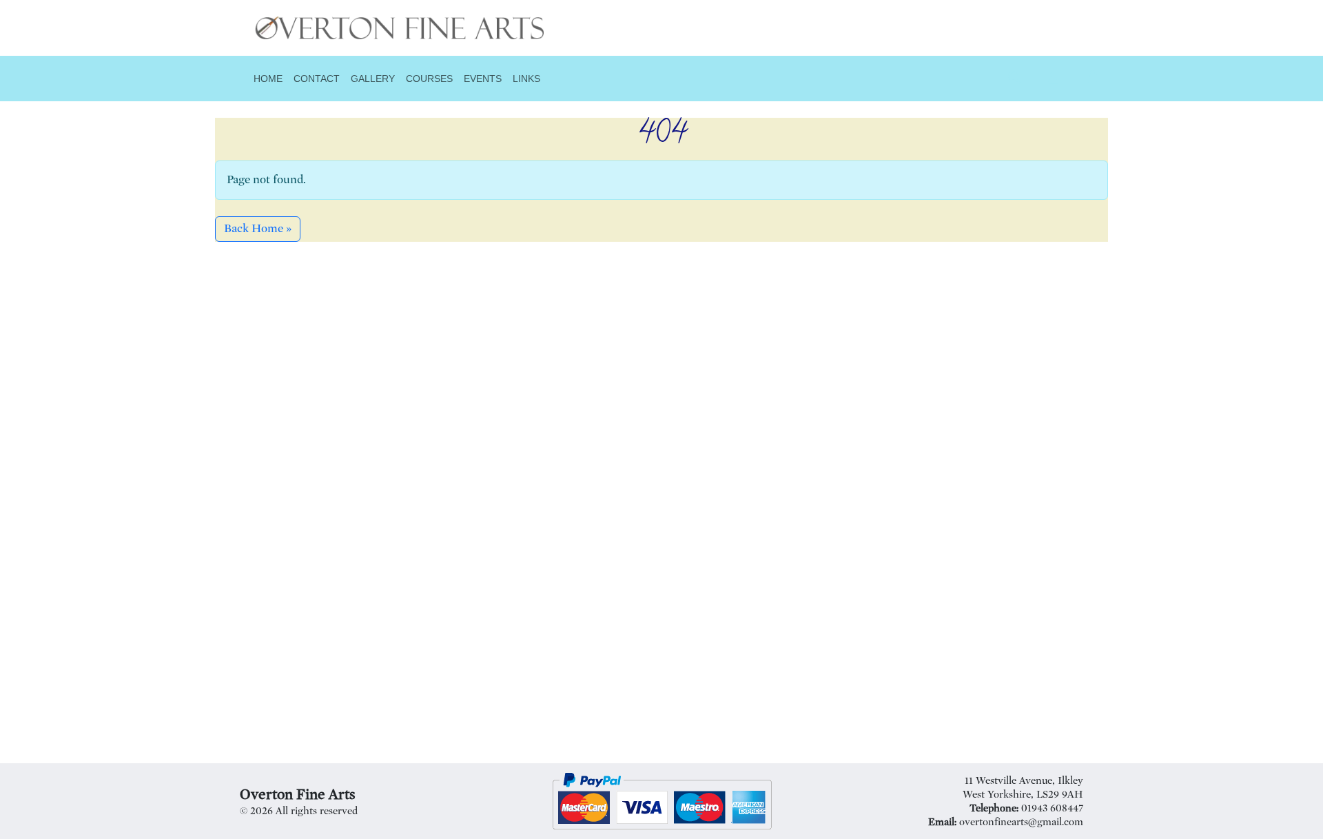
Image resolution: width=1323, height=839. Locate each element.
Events (483, 78)
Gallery (373, 78)
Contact (317, 78)
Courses (429, 78)
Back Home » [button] (257, 228)
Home (268, 78)
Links (526, 78)
